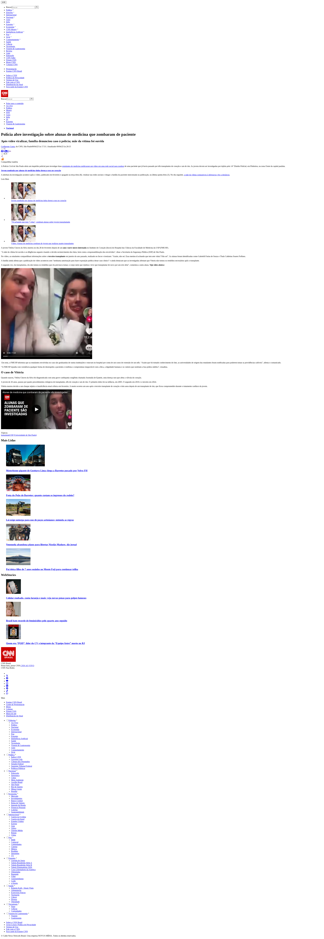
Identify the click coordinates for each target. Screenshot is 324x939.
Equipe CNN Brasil (14, 71)
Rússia (13, 833)
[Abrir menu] (3, 2)
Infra (8, 22)
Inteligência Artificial (14, 32)
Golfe (13, 881)
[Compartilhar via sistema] (2, 157)
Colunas (9, 709)
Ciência (9, 44)
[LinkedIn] (7, 686)
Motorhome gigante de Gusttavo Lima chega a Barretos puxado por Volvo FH (46, 470)
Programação (11, 69)
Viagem (14, 916)
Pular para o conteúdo (15, 103)
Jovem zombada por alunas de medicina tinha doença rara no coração (38, 200)
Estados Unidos (17, 821)
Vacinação (15, 895)
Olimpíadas (15, 872)
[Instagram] (7, 683)
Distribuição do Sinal (14, 84)
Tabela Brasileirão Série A (21, 863)
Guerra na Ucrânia (18, 817)
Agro (8, 20)
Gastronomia (16, 918)
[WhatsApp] (7, 694)
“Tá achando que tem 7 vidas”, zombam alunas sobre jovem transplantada (40, 222)
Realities (14, 851)
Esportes (9, 24)
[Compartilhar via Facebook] (2, 151)
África (13, 828)
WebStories (8, 575)
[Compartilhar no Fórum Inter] (2, 160)
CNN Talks (10, 58)
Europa (14, 824)
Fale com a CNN (13, 82)
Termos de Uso (12, 80)
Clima (13, 778)
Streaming (15, 853)
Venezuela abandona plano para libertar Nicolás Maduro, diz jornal (41, 544)
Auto (8, 53)
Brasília (14, 791)
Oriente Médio (17, 830)
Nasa (13, 906)
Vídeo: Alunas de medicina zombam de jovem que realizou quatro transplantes (42, 243)
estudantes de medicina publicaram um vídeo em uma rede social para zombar (93, 166)
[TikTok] (7, 691)
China (13, 835)
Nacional (9, 17)
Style (8, 37)
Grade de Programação (15, 704)
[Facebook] (7, 678)
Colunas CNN (12, 65)
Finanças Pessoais (18, 807)
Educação (10, 55)
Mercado (14, 796)
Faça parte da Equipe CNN (17, 87)
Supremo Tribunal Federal (21, 766)
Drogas (14, 899)
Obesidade (15, 902)
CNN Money (11, 29)
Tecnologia (10, 46)
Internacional (11, 15)
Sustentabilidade (17, 812)
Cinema (14, 847)
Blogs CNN (11, 62)
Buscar (9, 7)
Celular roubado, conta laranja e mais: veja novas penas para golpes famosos (46, 598)
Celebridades (16, 844)
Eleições (9, 12)
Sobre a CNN (11, 75)
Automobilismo (17, 879)
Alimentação (16, 890)
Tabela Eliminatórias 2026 (21, 867)
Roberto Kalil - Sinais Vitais (22, 888)
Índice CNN (16, 757)
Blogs (8, 707)
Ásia (13, 826)
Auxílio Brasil (16, 782)
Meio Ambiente (17, 780)
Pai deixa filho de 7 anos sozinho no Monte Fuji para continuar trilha (42, 569)
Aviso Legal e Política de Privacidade (21, 925)
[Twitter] (7, 676)
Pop (7, 34)
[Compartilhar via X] (4, 151)
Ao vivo (9, 106)
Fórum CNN (11, 60)
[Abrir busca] (37, 7)
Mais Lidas (8, 440)
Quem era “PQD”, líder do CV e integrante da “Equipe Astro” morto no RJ (45, 643)
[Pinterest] (7, 689)
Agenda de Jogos (18, 860)
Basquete (14, 874)
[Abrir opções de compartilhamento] (6, 154)
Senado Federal (17, 764)
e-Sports (14, 883)
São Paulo (15, 784)
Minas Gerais (16, 789)
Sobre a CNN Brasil (14, 922)
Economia (10, 27)
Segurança (15, 775)
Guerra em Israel (17, 819)
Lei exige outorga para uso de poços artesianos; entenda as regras (40, 520)
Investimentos (16, 798)
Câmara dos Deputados (20, 761)
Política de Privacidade (15, 78)
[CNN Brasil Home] (15, 96)
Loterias (14, 810)
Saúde (8, 42)
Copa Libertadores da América (23, 870)
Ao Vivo (14, 723)
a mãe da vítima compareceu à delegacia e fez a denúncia (206, 175)
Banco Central (17, 801)
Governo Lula (16, 759)
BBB (13, 840)
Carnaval (14, 842)
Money (9, 110)
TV (12, 856)
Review (9, 51)
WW (8, 112)
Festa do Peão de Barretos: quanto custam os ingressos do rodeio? (40, 495)
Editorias (12, 720)
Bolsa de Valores (18, 803)
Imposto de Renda (18, 805)
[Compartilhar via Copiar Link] (10, 151)
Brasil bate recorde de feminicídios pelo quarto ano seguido (36, 620)
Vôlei (13, 876)
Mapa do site (11, 714)
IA (7, 119)
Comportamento (12, 40)
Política (9, 10)
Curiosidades (16, 911)
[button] (162, 589)
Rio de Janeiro (17, 787)
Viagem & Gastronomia (15, 49)
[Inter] (7, 673)
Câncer (14, 897)
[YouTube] (7, 681)
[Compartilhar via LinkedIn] (6, 151)
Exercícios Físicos (18, 893)
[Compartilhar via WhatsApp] (8, 151)
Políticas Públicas (18, 768)
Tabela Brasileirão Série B (21, 865)
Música (14, 849)
